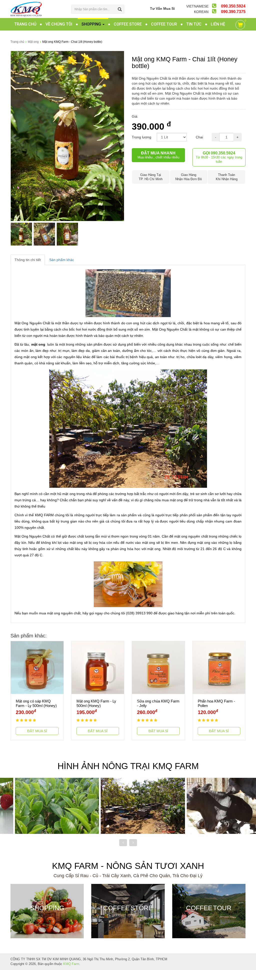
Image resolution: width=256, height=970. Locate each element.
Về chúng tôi (59, 24)
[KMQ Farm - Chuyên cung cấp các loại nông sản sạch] (26, 9)
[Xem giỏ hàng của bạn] (241, 26)
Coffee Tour (164, 24)
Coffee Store (128, 24)
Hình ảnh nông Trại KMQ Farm (128, 766)
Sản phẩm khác (61, 260)
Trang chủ (25, 24)
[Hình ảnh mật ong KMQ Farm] (128, 805)
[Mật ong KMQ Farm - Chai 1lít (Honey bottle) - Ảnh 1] (67, 136)
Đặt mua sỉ (37, 731)
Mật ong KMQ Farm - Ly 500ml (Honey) (96, 703)
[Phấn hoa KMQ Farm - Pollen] (219, 667)
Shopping (92, 24)
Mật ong (33, 42)
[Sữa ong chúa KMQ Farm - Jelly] (158, 667)
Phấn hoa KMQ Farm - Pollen (216, 703)
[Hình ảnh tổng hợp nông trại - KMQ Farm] (214, 805)
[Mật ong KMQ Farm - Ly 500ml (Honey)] (98, 667)
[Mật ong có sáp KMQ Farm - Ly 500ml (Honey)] (37, 667)
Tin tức (194, 24)
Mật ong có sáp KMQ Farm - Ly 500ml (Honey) (36, 703)
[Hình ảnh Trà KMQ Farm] (42, 805)
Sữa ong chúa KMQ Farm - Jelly (158, 703)
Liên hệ (218, 24)
